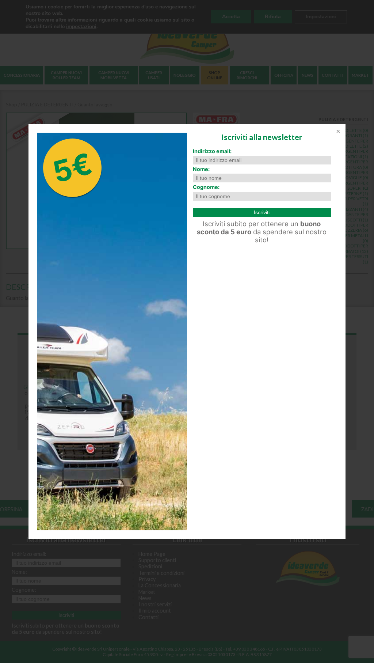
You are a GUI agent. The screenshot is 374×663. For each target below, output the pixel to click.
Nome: (201, 169)
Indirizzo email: (212, 151)
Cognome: (206, 187)
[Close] (337, 132)
